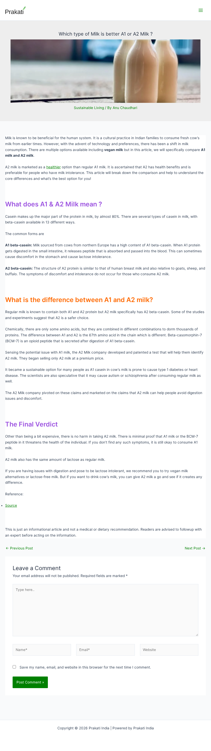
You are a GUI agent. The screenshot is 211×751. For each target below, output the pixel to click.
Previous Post (19, 548)
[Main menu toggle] (201, 10)
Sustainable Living (89, 108)
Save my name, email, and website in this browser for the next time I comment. (85, 667)
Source (11, 505)
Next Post (195, 548)
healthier (53, 167)
